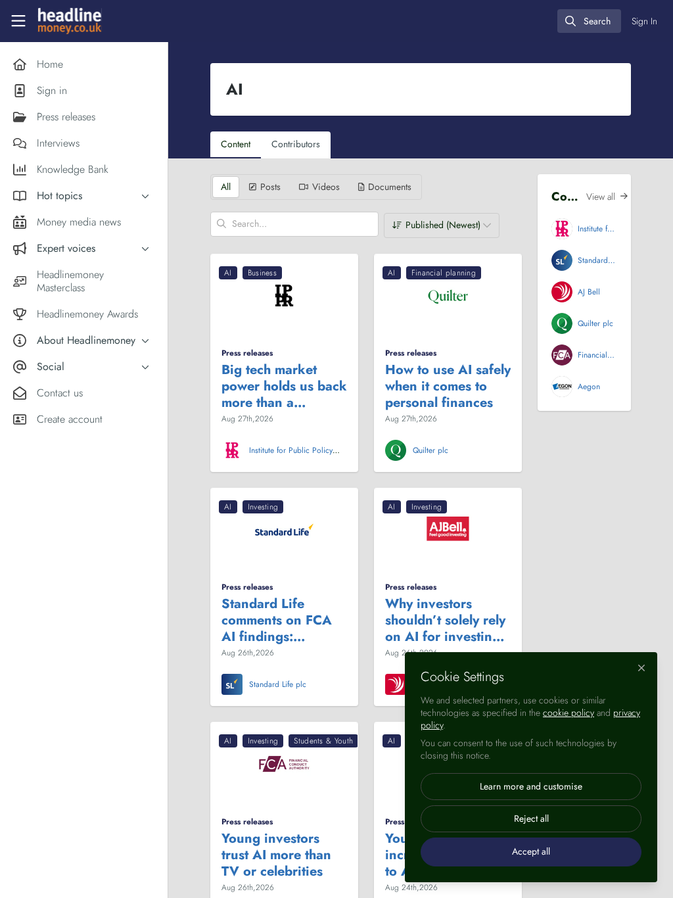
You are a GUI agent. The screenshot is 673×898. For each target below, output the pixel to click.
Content (235, 144)
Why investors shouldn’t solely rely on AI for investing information (445, 620)
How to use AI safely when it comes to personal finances (448, 386)
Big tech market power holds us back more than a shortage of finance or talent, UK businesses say (284, 386)
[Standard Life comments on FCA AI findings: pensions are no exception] (284, 529)
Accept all (531, 851)
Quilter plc (430, 450)
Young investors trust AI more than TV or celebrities (276, 855)
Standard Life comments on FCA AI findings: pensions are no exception (276, 620)
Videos (326, 186)
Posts (270, 186)
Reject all (531, 818)
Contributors (295, 144)
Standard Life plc (277, 684)
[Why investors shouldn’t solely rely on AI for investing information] (448, 529)
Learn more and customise (531, 786)
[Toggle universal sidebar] (18, 21)
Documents (389, 186)
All (226, 186)
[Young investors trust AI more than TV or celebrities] (284, 763)
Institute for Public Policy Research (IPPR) (291, 455)
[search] (589, 21)
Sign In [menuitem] (644, 21)
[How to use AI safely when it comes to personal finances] (448, 295)
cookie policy (568, 712)
